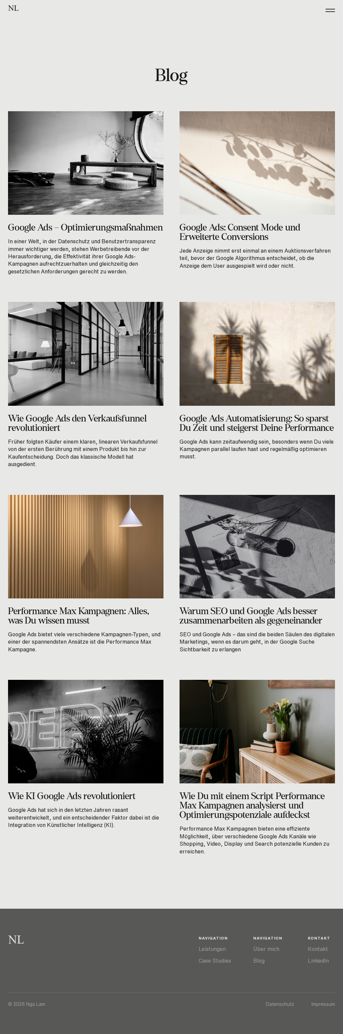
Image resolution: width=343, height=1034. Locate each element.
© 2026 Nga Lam (26, 1004)
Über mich (266, 949)
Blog (259, 960)
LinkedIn (318, 960)
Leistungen (212, 949)
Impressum (323, 1004)
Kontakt (318, 949)
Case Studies (215, 960)
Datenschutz (280, 1004)
